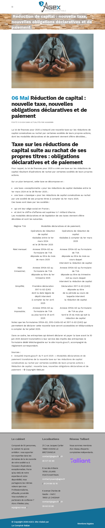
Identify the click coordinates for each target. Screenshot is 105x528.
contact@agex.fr (50, 456)
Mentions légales (85, 523)
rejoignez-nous (18, 507)
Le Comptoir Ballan (20, 525)
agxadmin (49, 122)
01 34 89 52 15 (51, 483)
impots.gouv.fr (62, 342)
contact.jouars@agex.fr (53, 479)
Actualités (35, 122)
